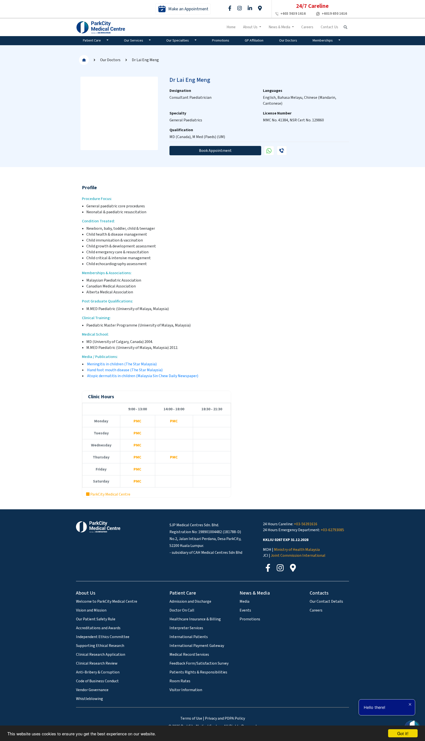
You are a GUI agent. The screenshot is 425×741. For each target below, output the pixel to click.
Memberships (323, 40)
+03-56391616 (305, 524)
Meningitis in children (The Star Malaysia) (121, 364)
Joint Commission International (298, 555)
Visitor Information (185, 690)
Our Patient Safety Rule (95, 619)
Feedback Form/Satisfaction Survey (198, 663)
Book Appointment (215, 150)
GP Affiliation (254, 40)
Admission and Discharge (190, 601)
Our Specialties (178, 40)
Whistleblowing (89, 698)
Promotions (220, 40)
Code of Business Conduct (97, 681)
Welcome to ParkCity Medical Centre (106, 601)
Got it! (403, 733)
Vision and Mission (91, 610)
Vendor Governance (92, 690)
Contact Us (329, 27)
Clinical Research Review (97, 663)
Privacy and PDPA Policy (225, 718)
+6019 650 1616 (334, 13)
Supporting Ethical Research (100, 645)
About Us (250, 27)
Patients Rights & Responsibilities (198, 672)
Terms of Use (191, 718)
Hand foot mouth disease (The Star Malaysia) (125, 370)
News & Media (280, 27)
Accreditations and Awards (98, 628)
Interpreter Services (186, 628)
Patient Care (92, 40)
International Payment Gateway (196, 645)
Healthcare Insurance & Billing (195, 619)
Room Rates (179, 681)
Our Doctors (288, 40)
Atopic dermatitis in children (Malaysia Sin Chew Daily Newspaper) (142, 376)
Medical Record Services (189, 654)
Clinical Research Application (100, 654)
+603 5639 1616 (293, 13)
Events (245, 610)
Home (231, 27)
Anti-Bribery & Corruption (98, 672)
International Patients (188, 637)
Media (244, 601)
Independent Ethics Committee (102, 637)
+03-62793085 (332, 530)
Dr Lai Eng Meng (145, 60)
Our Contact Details (326, 601)
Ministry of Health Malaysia (297, 549)
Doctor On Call (181, 610)
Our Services (134, 40)
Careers (307, 27)
